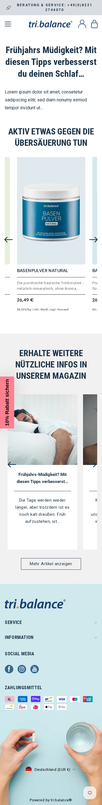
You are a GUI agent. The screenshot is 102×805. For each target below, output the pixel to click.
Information (19, 637)
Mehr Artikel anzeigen (51, 563)
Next (93, 239)
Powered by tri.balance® (51, 800)
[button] (7, 402)
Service (13, 622)
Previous (8, 239)
